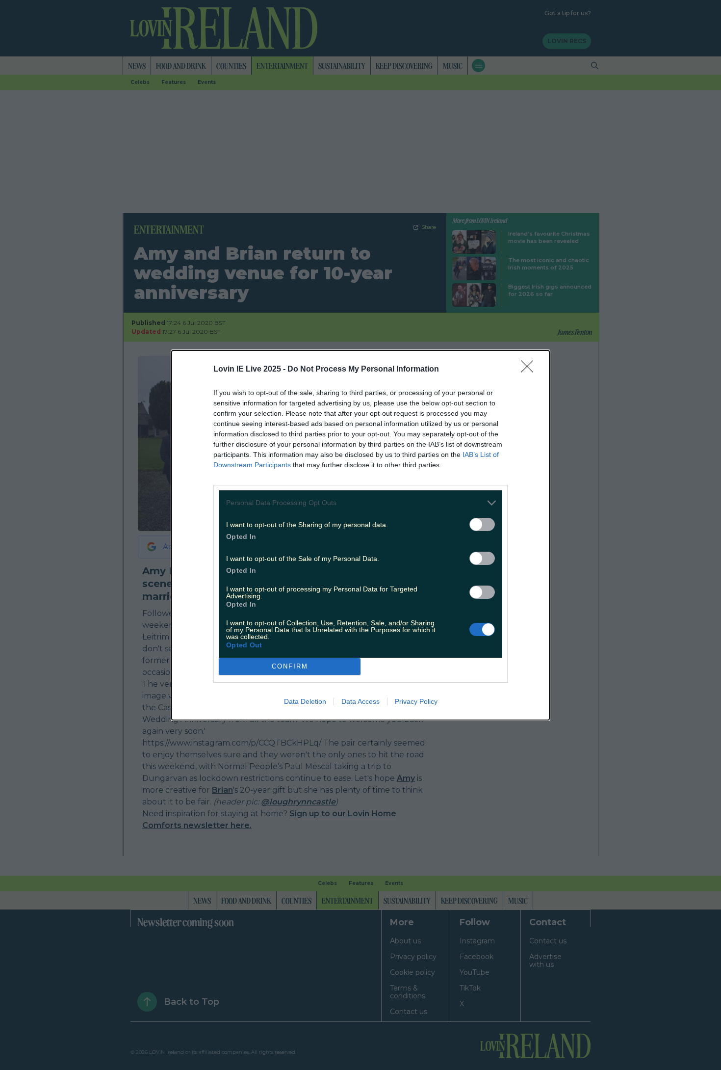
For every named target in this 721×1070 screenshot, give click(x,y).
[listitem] (360, 503)
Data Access (360, 701)
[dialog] (360, 535)
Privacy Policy (416, 701)
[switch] (482, 524)
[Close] (530, 369)
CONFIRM (290, 666)
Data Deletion (305, 701)
